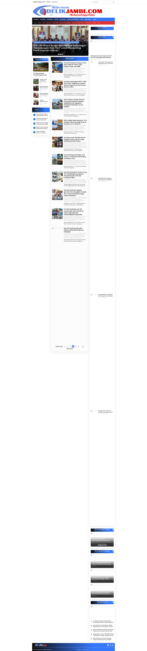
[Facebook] (108, 645)
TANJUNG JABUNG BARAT (48, 42)
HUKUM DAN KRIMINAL (81, 197)
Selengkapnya (67, 77)
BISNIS (43, 39)
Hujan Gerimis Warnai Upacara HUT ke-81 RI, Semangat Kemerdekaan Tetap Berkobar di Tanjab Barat (101, 56)
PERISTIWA (77, 41)
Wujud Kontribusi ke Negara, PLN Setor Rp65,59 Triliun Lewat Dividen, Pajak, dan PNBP (75, 64)
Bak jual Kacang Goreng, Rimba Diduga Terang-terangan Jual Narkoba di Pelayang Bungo (44, 94)
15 (83, 346)
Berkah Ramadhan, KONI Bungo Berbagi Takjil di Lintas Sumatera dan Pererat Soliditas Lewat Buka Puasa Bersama (103, 630)
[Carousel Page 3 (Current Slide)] (62, 54)
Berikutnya (70, 348)
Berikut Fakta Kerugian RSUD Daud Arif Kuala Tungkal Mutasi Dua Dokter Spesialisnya (42, 127)
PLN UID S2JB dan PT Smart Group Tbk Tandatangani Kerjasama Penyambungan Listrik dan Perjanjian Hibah (75, 174)
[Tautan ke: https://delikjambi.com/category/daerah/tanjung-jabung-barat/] (113, 529)
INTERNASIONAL (72, 109)
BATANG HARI (37, 39)
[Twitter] (110, 645)
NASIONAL (55, 41)
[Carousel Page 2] (60, 54)
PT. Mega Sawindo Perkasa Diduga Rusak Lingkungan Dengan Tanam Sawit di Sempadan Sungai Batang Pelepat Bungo (40, 74)
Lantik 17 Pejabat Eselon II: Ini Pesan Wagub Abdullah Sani (41, 132)
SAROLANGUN (37, 42)
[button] (113, 2)
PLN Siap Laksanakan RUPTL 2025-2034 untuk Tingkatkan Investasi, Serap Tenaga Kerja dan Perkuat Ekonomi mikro (75, 84)
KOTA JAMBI (73, 39)
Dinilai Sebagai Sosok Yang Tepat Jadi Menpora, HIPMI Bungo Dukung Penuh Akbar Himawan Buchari (60, 48)
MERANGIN (41, 41)
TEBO (71, 42)
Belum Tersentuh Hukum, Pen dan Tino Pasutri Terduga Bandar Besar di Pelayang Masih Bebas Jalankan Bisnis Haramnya (44, 87)
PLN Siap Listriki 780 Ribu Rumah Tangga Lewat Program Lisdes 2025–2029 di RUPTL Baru (74, 139)
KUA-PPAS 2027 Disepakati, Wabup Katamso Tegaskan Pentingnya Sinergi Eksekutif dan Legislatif (105, 179)
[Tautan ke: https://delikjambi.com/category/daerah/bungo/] (113, 551)
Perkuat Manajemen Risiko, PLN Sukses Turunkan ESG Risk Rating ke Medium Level (75, 156)
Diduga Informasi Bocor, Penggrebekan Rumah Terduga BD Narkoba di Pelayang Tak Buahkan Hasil (44, 101)
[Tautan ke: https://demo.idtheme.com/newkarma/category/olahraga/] (113, 602)
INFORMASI (58, 39)
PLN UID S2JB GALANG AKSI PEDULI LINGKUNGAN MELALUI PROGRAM (74, 230)
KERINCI (68, 39)
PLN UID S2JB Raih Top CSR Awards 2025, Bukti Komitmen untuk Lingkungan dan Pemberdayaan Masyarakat (74, 211)
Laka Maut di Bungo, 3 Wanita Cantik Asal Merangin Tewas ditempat (42, 119)
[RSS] (113, 645)
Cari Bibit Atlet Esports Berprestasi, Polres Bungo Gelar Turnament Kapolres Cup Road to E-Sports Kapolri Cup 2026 (103, 621)
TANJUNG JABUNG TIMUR (62, 42)
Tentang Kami (86, 649)
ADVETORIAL (66, 68)
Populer (37, 109)
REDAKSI (79, 649)
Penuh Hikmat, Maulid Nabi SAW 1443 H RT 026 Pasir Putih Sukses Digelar (42, 114)
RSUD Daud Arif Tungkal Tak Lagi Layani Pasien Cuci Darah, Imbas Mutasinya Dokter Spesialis (42, 123)
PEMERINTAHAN (69, 41)
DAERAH (53, 39)
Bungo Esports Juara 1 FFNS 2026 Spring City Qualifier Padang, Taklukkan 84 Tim (103, 634)
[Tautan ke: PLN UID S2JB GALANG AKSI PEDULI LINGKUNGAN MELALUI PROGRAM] (57, 285)
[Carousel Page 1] (58, 54)
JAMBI (63, 39)
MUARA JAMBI (48, 41)
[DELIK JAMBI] (67, 10)
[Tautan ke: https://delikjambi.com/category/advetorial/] (113, 37)
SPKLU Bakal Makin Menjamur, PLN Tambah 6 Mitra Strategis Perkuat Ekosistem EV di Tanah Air (75, 122)
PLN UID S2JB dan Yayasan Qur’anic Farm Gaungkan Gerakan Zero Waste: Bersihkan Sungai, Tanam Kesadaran (75, 192)
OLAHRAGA (61, 41)
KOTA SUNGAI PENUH (80, 89)
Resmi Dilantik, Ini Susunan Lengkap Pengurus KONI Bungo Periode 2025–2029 (102, 639)
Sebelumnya (59, 346)
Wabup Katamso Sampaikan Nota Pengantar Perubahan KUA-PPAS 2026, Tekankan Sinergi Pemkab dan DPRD (105, 295)
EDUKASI (84, 108)
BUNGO (48, 39)
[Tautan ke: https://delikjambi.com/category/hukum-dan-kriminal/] (48, 59)
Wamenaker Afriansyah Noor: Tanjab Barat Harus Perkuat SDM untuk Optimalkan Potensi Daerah (105, 62)
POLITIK (82, 41)
